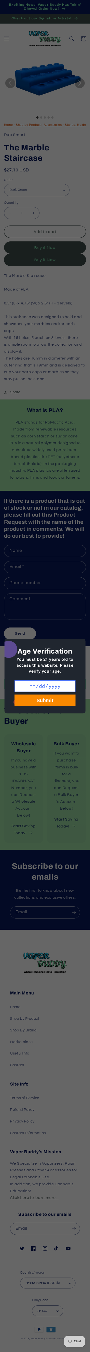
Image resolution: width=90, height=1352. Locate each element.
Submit (45, 700)
